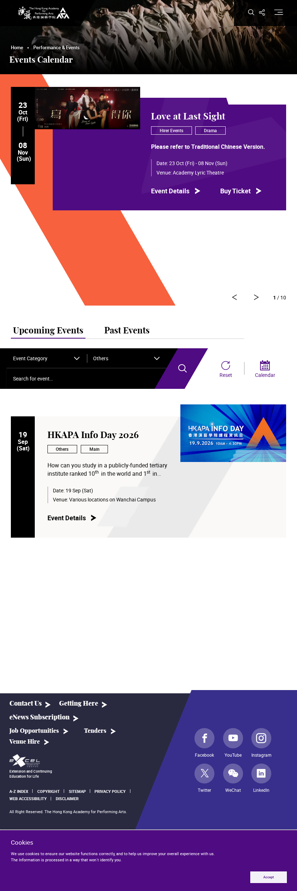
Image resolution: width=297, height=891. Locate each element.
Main (94, 449)
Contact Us (25, 703)
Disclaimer (67, 798)
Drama (210, 130)
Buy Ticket (235, 191)
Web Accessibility (28, 798)
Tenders (95, 731)
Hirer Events (171, 130)
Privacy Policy (110, 791)
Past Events (127, 331)
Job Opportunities (34, 731)
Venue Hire (24, 742)
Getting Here (78, 703)
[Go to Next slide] (234, 297)
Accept (268, 877)
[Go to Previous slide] (256, 297)
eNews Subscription (39, 717)
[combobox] (47, 358)
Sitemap (77, 791)
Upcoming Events (48, 331)
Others (62, 449)
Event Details (170, 191)
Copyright (48, 791)
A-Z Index (18, 791)
